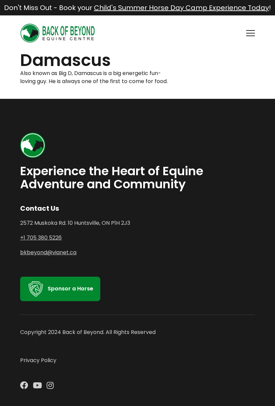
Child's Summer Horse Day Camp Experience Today (181, 7)
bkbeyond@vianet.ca (48, 252)
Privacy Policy (38, 360)
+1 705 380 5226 (41, 238)
